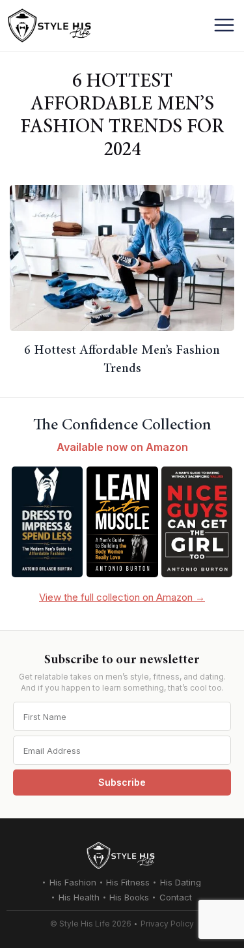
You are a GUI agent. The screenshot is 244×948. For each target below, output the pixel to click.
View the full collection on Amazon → (122, 597)
